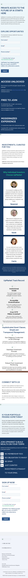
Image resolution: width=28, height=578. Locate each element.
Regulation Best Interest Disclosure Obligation (11, 565)
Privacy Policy (4, 556)
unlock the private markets (18, 90)
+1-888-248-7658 (6, 543)
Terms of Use (4, 559)
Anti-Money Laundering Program (8, 555)
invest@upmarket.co (6, 547)
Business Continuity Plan (6, 553)
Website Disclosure (5, 558)
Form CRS (4, 563)
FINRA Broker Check (6, 566)
